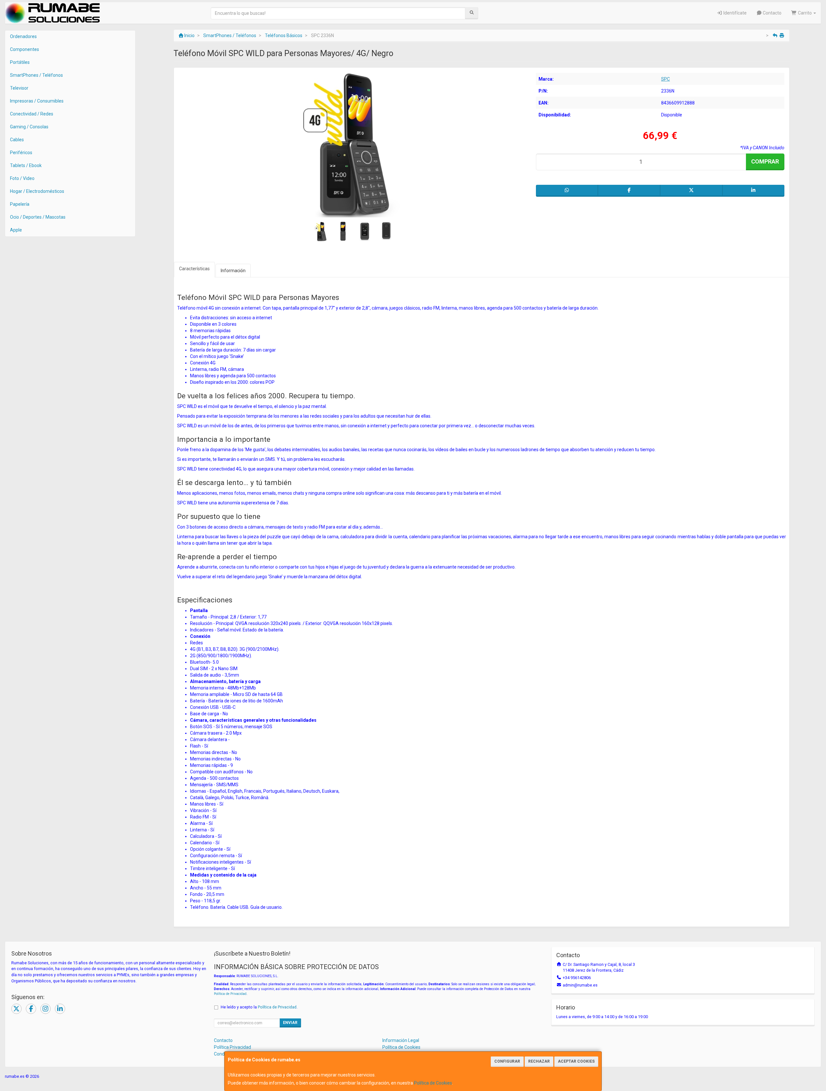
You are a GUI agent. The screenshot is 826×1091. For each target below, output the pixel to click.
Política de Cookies (433, 1083)
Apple (16, 230)
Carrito (805, 12)
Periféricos (21, 152)
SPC (665, 79)
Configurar (507, 1061)
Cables (17, 139)
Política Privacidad (232, 1047)
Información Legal (400, 1040)
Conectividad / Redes (31, 113)
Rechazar (539, 1061)
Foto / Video (22, 178)
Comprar (765, 161)
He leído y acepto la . (259, 1007)
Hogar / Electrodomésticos (37, 191)
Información (233, 270)
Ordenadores (23, 36)
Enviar (290, 1022)
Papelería (19, 204)
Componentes (24, 49)
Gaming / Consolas (29, 126)
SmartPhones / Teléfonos (36, 75)
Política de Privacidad (230, 994)
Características (194, 268)
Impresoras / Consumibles (37, 101)
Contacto (771, 12)
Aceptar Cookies (576, 1061)
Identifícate (734, 12)
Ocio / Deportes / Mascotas (37, 217)
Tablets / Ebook (26, 165)
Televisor (19, 88)
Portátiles (20, 62)
